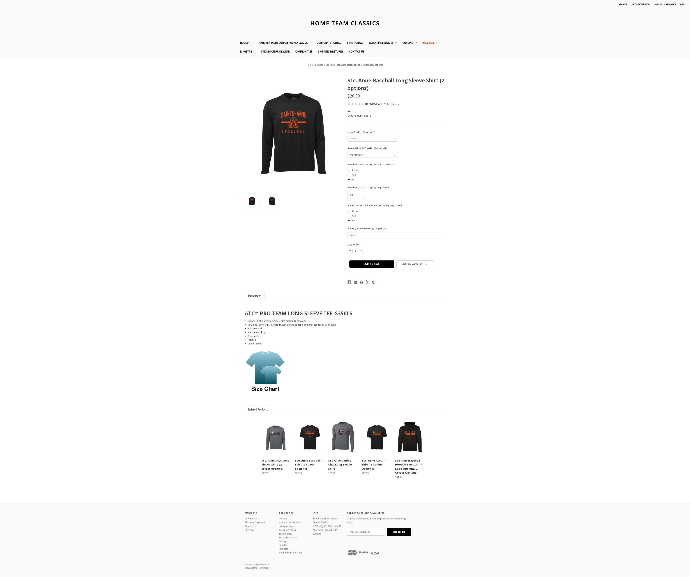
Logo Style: (361, 132)
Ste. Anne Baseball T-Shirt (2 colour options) (309, 464)
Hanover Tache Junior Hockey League (283, 42)
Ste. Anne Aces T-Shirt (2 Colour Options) (374, 464)
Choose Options (276, 440)
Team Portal (355, 42)
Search (622, 4)
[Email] (355, 282)
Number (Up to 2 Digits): (368, 187)
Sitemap (249, 529)
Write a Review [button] (392, 104)
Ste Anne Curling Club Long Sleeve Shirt (340, 464)
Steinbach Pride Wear (275, 51)
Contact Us (356, 51)
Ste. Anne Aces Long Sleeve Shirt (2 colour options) (275, 464)
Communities (303, 51)
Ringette (246, 51)
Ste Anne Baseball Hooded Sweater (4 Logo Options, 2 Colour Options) (408, 466)
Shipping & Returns (330, 51)
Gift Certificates (640, 4)
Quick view (272, 433)
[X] (367, 282)
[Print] (361, 282)
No (353, 179)
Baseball (428, 42)
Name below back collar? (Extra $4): (375, 205)
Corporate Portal (329, 42)
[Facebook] (349, 282)
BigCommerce (262, 564)
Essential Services (381, 42)
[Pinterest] (374, 282)
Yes (354, 174)
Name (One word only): (367, 228)
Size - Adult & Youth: (367, 148)
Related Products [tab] (258, 409)
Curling (407, 42)
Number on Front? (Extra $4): (371, 164)
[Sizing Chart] (265, 371)
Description (254, 295)
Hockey (245, 42)
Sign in (658, 4)
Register (671, 4)
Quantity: (353, 244)
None (355, 170)
